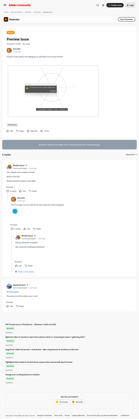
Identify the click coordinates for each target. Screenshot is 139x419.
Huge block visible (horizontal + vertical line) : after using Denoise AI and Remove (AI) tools (42, 349)
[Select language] (103, 5)
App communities (16, 12)
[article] (69, 178)
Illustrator (28, 12)
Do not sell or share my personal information (102, 415)
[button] (5, 6)
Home (6, 12)
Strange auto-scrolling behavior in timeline (22, 374)
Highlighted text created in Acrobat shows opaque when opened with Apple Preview (38, 362)
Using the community (44, 415)
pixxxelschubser (19, 285)
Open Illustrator (126, 19)
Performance (12, 125)
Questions (37, 12)
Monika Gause (18, 165)
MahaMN (16, 49)
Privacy (67, 415)
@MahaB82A (14, 292)
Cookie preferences (78, 415)
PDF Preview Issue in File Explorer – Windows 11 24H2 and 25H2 (30, 324)
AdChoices (125, 415)
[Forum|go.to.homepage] (20, 5)
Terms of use (58, 415)
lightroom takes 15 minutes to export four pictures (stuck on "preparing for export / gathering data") (45, 337)
